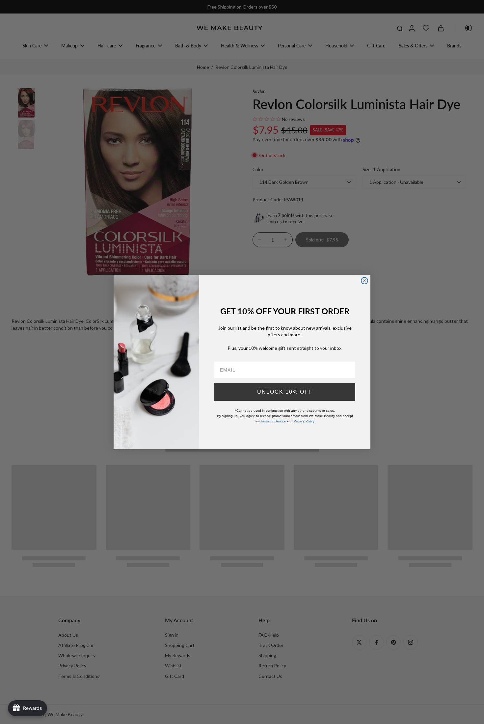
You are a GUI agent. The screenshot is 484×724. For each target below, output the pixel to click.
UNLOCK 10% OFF (284, 392)
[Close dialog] (364, 280)
